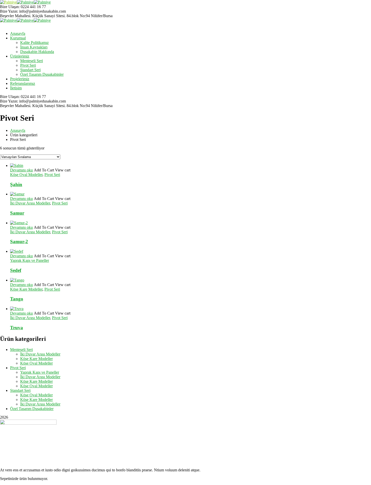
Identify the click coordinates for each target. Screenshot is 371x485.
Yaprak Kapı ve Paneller (29, 260)
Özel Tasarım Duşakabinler (32, 408)
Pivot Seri (52, 174)
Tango (16, 298)
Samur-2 (19, 241)
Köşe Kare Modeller (26, 289)
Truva (16, 327)
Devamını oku (21, 170)
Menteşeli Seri (21, 349)
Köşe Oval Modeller (26, 174)
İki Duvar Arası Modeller (30, 203)
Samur (17, 213)
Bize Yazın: (9, 11)
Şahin (16, 184)
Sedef (15, 270)
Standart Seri (20, 390)
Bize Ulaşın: (10, 7)
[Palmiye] (8, 2)
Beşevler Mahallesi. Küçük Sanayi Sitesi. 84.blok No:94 (45, 16)
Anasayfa (17, 130)
